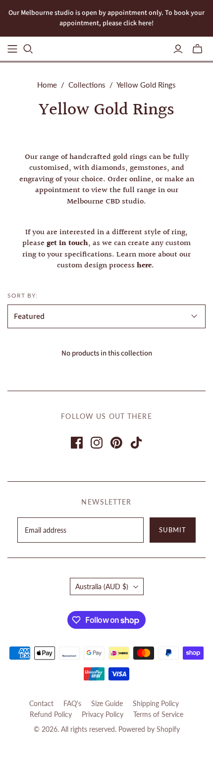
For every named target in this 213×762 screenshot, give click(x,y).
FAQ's (72, 703)
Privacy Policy (102, 714)
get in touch (67, 243)
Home (47, 84)
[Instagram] (97, 443)
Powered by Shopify (149, 729)
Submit (172, 530)
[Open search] (28, 49)
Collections (87, 84)
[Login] (178, 49)
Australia (101, 586)
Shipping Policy (156, 703)
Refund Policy (51, 714)
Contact (41, 703)
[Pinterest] (116, 443)
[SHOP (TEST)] (12, 49)
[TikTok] (136, 443)
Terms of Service (158, 714)
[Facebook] (77, 443)
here (144, 265)
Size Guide (107, 703)
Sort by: (22, 295)
